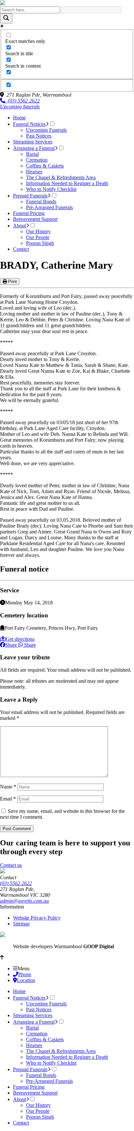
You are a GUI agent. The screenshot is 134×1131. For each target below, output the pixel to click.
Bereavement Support (35, 219)
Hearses (34, 171)
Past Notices (38, 136)
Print (12, 281)
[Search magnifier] (6, 18)
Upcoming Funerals (46, 130)
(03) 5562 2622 (22, 100)
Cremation (36, 160)
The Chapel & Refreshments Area (61, 177)
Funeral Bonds (41, 201)
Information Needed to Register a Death (67, 183)
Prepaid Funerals (30, 195)
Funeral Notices (29, 124)
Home (19, 117)
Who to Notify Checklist (51, 189)
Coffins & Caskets (45, 165)
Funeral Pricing (29, 213)
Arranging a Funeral (34, 148)
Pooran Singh (40, 243)
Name (8, 786)
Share (11, 645)
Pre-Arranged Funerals (49, 207)
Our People (37, 237)
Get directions (20, 639)
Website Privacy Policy (36, 918)
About (19, 225)
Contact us (11, 865)
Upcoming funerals (20, 106)
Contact (21, 249)
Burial (32, 154)
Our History (38, 231)
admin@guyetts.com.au (24, 901)
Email (8, 798)
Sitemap (21, 923)
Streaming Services (32, 141)
